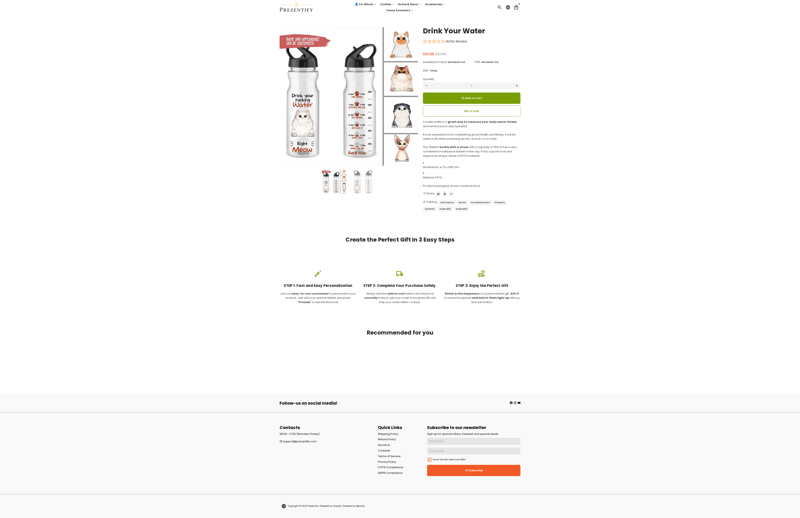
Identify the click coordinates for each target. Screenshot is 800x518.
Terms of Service (389, 456)
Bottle (462, 202)
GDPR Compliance (390, 473)
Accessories (435, 4)
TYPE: (486, 62)
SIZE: (430, 71)
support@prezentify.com (298, 441)
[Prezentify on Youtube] (519, 403)
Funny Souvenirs (400, 10)
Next (412, 96)
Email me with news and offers (449, 459)
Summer (430, 209)
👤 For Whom (366, 4)
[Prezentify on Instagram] (515, 403)
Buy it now (471, 111)
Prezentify (313, 506)
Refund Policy (387, 439)
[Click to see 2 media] (363, 181)
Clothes (387, 4)
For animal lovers (480, 202)
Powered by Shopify (330, 506)
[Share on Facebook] (438, 194)
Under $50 (461, 209)
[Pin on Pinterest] (444, 194)
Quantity (428, 79)
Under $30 (445, 209)
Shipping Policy (388, 434)
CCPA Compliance (390, 467)
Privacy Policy (387, 462)
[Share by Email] (451, 194)
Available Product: (444, 62)
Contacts (384, 451)
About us (384, 445)
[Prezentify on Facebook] (511, 403)
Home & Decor (410, 4)
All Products (447, 202)
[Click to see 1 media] (334, 181)
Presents (500, 202)
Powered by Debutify (354, 506)
